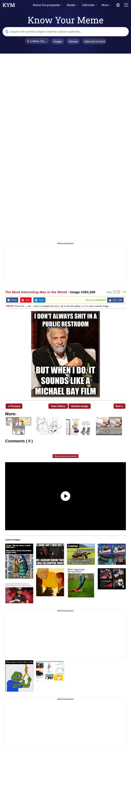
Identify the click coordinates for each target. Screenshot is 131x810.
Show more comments (65, 456)
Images (57, 41)
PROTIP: (10, 306)
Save (27, 300)
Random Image (79, 406)
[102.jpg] (65, 354)
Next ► (120, 406)
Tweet (40, 300)
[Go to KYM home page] (9, 6)
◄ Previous (13, 406)
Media (71, 5)
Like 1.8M (116, 300)
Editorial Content (94, 41)
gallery (57, 306)
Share (13, 300)
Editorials (88, 5)
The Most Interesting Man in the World (36, 292)
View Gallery (58, 406)
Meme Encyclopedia (46, 5)
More (105, 5)
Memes (73, 41)
